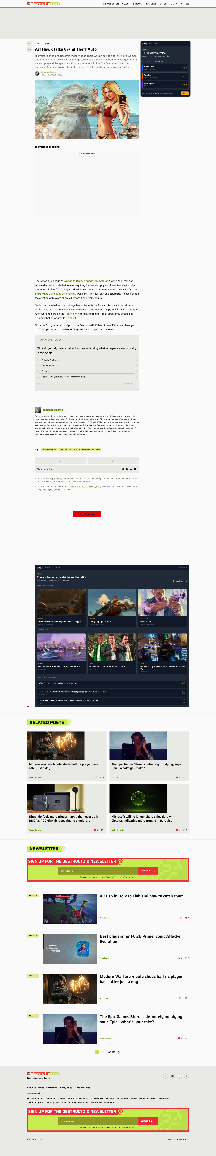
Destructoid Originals (49, 450)
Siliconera (109, 1098)
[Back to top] (28, 705)
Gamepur (61, 1098)
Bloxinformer (96, 1102)
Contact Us (51, 1087)
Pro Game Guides (35, 1098)
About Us (31, 1087)
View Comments (87, 514)
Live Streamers (49, 365)
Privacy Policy (129, 877)
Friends (45, 371)
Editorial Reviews (50, 360)
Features (150, 3)
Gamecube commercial (55, 293)
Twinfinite (50, 1098)
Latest (164, 3)
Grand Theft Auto (65, 450)
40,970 (111, 1052)
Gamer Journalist (147, 1098)
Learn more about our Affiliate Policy (73, 481)
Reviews (137, 3)
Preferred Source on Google (85, 486)
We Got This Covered (126, 1098)
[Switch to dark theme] (182, 3)
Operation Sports (35, 1102)
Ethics (41, 1087)
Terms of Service (113, 877)
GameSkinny (163, 1098)
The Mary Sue (51, 1102)
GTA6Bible (109, 1102)
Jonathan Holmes (48, 72)
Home (37, 44)
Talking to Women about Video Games (86, 450)
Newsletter (111, 3)
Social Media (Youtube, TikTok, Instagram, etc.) (63, 376)
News (125, 3)
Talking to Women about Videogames (86, 280)
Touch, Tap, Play (68, 1102)
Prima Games (96, 1098)
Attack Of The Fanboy (78, 1098)
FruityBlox (83, 1102)
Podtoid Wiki (72, 313)
